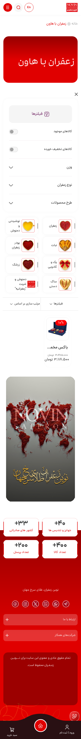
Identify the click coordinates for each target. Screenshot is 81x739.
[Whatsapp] (55, 604)
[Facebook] (15, 604)
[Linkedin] (45, 604)
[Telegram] (66, 604)
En (29, 7)
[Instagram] (25, 604)
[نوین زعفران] (72, 7)
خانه (75, 24)
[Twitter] (35, 604)
